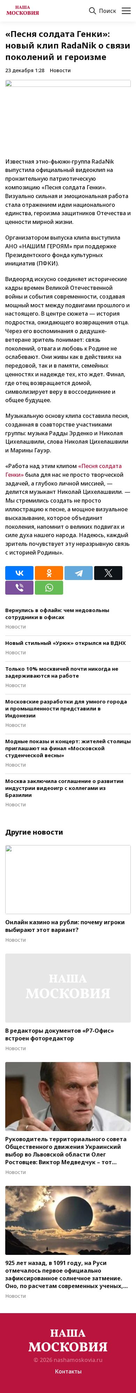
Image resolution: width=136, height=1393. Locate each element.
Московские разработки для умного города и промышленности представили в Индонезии (66, 708)
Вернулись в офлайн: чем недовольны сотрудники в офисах (57, 613)
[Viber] (19, 588)
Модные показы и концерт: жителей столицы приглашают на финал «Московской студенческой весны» (68, 748)
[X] (108, 573)
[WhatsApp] (49, 588)
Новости (60, 70)
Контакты (68, 1371)
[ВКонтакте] (19, 573)
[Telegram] (79, 573)
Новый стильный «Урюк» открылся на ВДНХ (65, 642)
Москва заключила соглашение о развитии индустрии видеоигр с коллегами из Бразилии (64, 787)
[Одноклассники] (49, 573)
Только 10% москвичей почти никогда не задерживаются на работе (61, 672)
